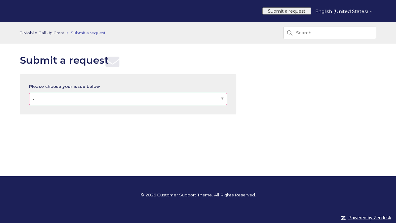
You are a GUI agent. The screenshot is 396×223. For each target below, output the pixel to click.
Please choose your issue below (64, 86)
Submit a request (286, 11)
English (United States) (342, 11)
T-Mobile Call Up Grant (42, 32)
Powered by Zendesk (369, 217)
